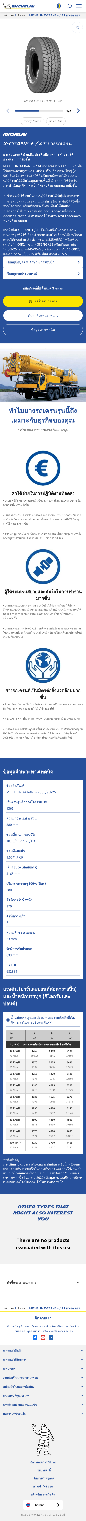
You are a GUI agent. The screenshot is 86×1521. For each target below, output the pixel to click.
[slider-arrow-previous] (8, 111)
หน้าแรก (8, 15)
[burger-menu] (79, 6)
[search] (69, 6)
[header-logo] (19, 6)
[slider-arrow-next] (78, 111)
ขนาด (43, 288)
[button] (45, 802)
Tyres (21, 15)
